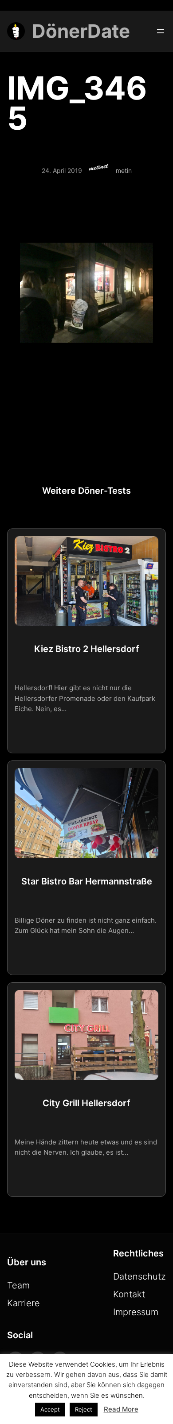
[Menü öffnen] (160, 31)
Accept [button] (50, 1409)
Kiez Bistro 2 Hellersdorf (86, 649)
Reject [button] (83, 1409)
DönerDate (81, 31)
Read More (121, 1409)
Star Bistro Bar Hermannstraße (86, 881)
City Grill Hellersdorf (86, 1103)
